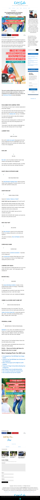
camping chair (12, 113)
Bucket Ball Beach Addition (10, 285)
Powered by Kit (33, 92)
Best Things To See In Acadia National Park (12, 369)
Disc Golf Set (7, 231)
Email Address (31, 85)
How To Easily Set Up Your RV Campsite (11, 372)
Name (3, 472)
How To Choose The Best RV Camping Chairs (12, 371)
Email (3, 475)
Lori (15, 37)
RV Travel (13, 10)
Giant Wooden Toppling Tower (10, 181)
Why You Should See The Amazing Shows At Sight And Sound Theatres (33, 60)
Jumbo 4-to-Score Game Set (8, 312)
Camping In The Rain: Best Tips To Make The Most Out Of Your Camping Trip (33, 56)
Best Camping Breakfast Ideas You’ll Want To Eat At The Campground (33, 65)
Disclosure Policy (7, 95)
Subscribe (33, 89)
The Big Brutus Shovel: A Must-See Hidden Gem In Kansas (32, 58)
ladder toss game (10, 140)
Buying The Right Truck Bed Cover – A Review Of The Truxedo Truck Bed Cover (21, 457)
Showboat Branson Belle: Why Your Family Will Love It (32, 63)
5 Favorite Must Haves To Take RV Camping (13, 457)
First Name (30, 82)
